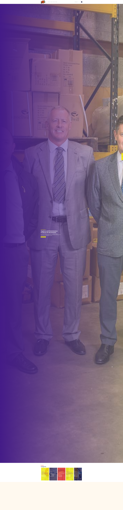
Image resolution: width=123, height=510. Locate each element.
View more (43, 475)
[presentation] (40, 474)
